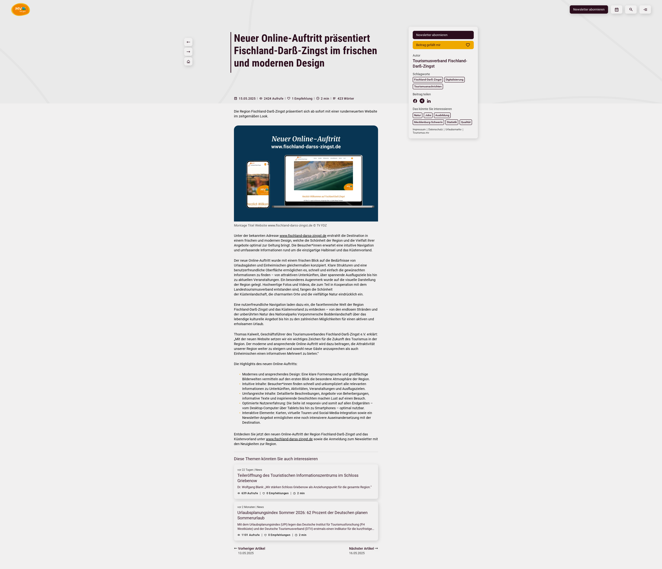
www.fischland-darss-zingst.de (303, 236)
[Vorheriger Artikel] (188, 42)
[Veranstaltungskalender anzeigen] (616, 9)
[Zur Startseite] (188, 61)
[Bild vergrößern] (306, 173)
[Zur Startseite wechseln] (20, 9)
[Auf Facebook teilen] (415, 101)
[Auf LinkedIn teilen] (429, 101)
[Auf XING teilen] (422, 100)
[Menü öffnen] (645, 9)
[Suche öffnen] (631, 9)
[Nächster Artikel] (188, 52)
